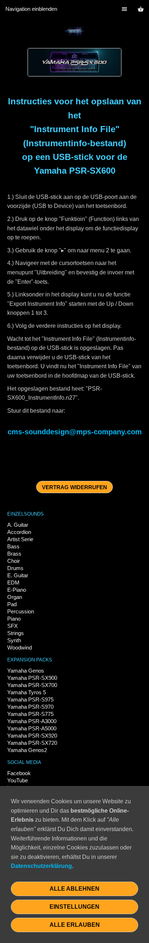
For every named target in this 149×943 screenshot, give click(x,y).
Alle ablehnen (74, 889)
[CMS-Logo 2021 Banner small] (74, 31)
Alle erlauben (75, 925)
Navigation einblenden (31, 9)
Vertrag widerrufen (74, 487)
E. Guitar (17, 575)
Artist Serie (20, 539)
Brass (14, 554)
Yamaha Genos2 (27, 750)
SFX (12, 626)
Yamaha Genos (25, 671)
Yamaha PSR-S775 (30, 714)
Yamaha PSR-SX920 (32, 736)
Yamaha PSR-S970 (30, 707)
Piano (14, 619)
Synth (14, 640)
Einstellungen (74, 907)
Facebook (19, 773)
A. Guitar (17, 525)
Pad (12, 604)
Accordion (19, 532)
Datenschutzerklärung (41, 866)
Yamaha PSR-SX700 (32, 685)
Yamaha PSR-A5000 (31, 728)
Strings (15, 633)
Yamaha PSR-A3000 (31, 721)
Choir (13, 561)
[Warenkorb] (140, 9)
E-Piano (16, 590)
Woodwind (19, 647)
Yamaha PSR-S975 (30, 699)
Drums (15, 568)
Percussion (20, 611)
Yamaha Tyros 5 (26, 692)
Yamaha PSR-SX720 (32, 743)
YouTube (17, 780)
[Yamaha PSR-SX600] (74, 62)
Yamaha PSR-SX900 (32, 678)
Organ (14, 597)
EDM (13, 582)
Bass (13, 546)
